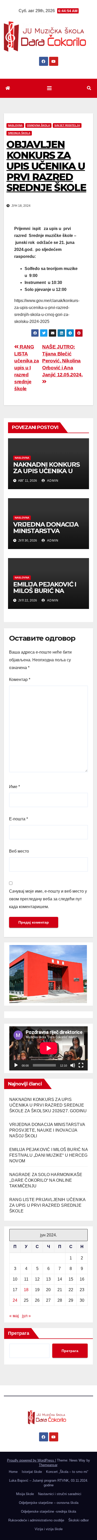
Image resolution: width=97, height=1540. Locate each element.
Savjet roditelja (67, 125)
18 (26, 1290)
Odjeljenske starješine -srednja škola (48, 1511)
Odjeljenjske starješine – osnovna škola (48, 1503)
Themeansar (48, 1465)
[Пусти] (16, 1065)
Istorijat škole (32, 1472)
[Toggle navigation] (49, 88)
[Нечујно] (72, 1065)
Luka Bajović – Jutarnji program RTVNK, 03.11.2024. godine (48, 1483)
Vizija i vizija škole (49, 1529)
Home (13, 1472)
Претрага (18, 1333)
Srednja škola (19, 133)
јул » (26, 1316)
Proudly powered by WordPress (31, 1460)
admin (52, 480)
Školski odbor (78, 1520)
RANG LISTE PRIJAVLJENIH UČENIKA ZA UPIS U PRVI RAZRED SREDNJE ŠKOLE (47, 1205)
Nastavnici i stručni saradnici (59, 1494)
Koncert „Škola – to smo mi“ (67, 1472)
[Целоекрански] (81, 1065)
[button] (89, 88)
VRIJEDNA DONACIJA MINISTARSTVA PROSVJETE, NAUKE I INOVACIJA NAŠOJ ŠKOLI (47, 1130)
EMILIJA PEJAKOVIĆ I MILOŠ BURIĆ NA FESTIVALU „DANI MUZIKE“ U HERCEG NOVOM (48, 1155)
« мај (14, 1316)
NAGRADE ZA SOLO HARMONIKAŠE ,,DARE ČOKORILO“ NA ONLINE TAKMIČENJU (45, 1180)
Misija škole (25, 1494)
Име (14, 786)
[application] (48, 1048)
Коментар (19, 679)
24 (15, 1300)
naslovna (15, 125)
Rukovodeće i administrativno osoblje (36, 1520)
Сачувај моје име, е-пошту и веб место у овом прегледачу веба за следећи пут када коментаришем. (48, 899)
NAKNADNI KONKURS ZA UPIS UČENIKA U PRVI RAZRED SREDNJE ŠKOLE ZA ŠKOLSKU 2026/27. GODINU (48, 1105)
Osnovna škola (38, 125)
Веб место (19, 851)
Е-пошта (18, 819)
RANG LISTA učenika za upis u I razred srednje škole (26, 367)
